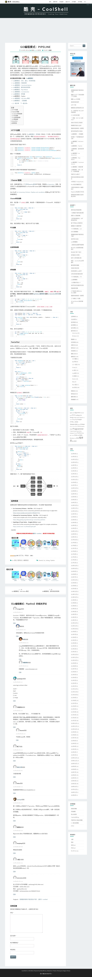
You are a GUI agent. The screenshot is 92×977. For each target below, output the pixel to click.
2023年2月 (73, 456)
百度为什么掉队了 (75, 174)
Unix (75, 435)
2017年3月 (73, 557)
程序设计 (20, 560)
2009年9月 (73, 766)
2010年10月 (74, 729)
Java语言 (74, 373)
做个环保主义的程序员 (77, 223)
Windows (74, 336)
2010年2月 (73, 752)
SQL (70, 435)
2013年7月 (73, 634)
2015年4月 (73, 588)
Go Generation (50, 184)
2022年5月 (73, 468)
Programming (72, 431)
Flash (84, 417)
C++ (73, 415)
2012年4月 (73, 677)
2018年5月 (73, 534)
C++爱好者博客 (75, 823)
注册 (72, 839)
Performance (81, 426)
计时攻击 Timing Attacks (77, 181)
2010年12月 (74, 723)
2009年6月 (73, 775)
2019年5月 (73, 519)
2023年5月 (73, 453)
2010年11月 (74, 726)
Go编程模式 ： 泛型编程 (20, 100)
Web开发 (74, 387)
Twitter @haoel (77, 58)
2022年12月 (74, 459)
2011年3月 (73, 715)
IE (74, 422)
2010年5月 (73, 743)
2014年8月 (73, 603)
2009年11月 (74, 760)
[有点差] (12, 555)
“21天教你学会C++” (76, 282)
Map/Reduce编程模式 (39, 294)
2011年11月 (74, 692)
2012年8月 (73, 666)
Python (74, 379)
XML (75, 438)
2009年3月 (73, 783)
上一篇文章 (16, 103)
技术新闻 (73, 322)
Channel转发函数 (17, 113)
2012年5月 (73, 674)
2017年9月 (73, 542)
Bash (71, 415)
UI (73, 435)
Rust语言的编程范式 (76, 184)
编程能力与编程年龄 (76, 226)
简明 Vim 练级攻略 (75, 215)
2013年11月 (74, 626)
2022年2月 (73, 471)
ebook (81, 417)
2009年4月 (73, 780)
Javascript (73, 424)
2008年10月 (74, 786)
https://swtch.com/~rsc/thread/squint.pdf (24, 526)
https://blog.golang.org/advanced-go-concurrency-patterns (29, 520)
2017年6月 (73, 551)
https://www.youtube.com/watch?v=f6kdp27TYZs (26, 513)
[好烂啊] (10, 555)
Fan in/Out (14, 121)
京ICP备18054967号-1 (46, 973)
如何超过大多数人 (75, 255)
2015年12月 (74, 580)
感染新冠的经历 (75, 102)
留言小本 (68, 1)
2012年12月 (74, 654)
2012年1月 (73, 686)
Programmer (78, 428)
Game (71, 419)
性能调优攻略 (74, 288)
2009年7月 (73, 772)
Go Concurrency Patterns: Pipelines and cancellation (31, 192)
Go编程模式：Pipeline (76, 146)
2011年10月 (74, 694)
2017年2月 (73, 560)
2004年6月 (73, 795)
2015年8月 (73, 585)
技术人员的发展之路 (76, 258)
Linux (82, 424)
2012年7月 (73, 669)
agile (71, 412)
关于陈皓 (80, 1)
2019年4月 (73, 522)
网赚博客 (25, 662)
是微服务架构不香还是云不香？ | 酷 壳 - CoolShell (34, 899)
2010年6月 (73, 740)
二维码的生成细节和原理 (77, 244)
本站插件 (61, 1)
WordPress (43, 970)
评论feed (73, 848)
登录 (72, 842)
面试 (75, 441)
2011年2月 (73, 717)
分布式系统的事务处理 (77, 274)
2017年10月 (74, 539)
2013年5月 (73, 640)
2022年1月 (73, 473)
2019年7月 (73, 514)
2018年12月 (74, 531)
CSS (81, 415)
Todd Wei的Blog (75, 817)
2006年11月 (74, 792)
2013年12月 (74, 623)
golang (48, 560)
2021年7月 (73, 485)
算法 (73, 441)
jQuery (78, 424)
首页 (50, 1)
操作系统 (73, 331)
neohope (19, 799)
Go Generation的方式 (54, 294)
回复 (14, 623)
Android (82, 412)
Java (76, 422)
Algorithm (77, 412)
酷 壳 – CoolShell (14, 2)
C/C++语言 (74, 364)
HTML (72, 422)
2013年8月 (73, 631)
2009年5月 (73, 778)
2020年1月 (73, 502)
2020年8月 (73, 491)
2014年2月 (73, 617)
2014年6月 (73, 605)
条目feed (73, 845)
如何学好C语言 (75, 239)
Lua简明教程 (74, 279)
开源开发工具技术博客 (77, 820)
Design (72, 417)
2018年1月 (73, 537)
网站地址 (12, 949)
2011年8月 (73, 700)
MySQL (71, 426)
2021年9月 (73, 482)
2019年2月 (73, 528)
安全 (77, 438)
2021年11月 (74, 479)
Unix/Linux (74, 333)
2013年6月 (73, 637)
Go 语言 (14, 560)
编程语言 (26, 560)
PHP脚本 (74, 376)
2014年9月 (73, 600)
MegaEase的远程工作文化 (77, 192)
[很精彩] (15, 555)
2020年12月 (74, 488)
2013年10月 (74, 628)
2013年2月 (73, 649)
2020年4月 (73, 496)
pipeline (52, 560)
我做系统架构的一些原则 (77, 128)
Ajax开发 (74, 361)
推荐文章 (55, 1)
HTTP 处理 (15, 110)
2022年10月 (74, 462)
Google (79, 419)
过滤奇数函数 (16, 117)
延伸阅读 (14, 123)
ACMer (72, 826)
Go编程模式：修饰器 (19, 94)
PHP (71, 429)
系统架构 (73, 351)
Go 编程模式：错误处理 (20, 83)
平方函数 (15, 115)
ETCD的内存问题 (75, 115)
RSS (85, 1)
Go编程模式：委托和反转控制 (21, 87)
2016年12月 (74, 565)
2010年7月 (73, 737)
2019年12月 (74, 505)
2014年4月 (73, 611)
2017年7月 (73, 548)
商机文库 (19, 767)
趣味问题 (73, 396)
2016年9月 (73, 571)
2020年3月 (73, 499)
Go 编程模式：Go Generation (21, 92)
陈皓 (33, 50)
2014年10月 (74, 597)
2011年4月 (73, 712)
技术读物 (73, 328)
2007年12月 (74, 789)
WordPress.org (74, 851)
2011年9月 (73, 697)
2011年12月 (74, 689)
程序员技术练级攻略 (76, 210)
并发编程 (73, 811)
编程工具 (73, 353)
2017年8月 (73, 545)
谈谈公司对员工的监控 (77, 122)
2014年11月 (74, 594)
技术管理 (73, 325)
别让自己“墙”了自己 (76, 252)
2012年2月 (73, 683)
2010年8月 (73, 735)
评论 (12, 913)
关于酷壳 (74, 1)
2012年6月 (73, 671)
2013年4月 (73, 643)
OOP (73, 426)
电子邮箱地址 (14, 943)
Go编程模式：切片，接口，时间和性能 (24, 81)
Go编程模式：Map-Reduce (20, 89)
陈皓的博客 (74, 808)
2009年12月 (74, 758)
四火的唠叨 (74, 814)
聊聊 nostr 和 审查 (75, 99)
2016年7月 (73, 577)
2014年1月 (73, 620)
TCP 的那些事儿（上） (77, 229)
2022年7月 (73, 465)
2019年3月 (73, 525)
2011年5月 (73, 709)
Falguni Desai (66, 970)
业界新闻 (73, 316)
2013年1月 (73, 651)
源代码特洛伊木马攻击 (77, 131)
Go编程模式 (29, 78)
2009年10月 (74, 763)
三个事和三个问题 (75, 298)
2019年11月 (74, 508)
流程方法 (73, 345)
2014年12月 (74, 591)
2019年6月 (73, 517)
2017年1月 (73, 562)
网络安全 (73, 391)
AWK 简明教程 (74, 231)
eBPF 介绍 (73, 105)
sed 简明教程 (74, 242)
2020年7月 (73, 494)
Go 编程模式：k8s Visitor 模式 (21, 98)
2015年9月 (73, 583)
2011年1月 (73, 720)
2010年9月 (73, 732)
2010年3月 (73, 749)
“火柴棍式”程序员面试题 (77, 213)
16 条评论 (38, 50)
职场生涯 (73, 394)
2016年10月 (74, 568)
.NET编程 (74, 359)
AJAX (73, 412)
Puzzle (75, 433)
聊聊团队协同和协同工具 (77, 108)
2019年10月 (74, 511)
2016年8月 (73, 574)
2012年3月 (73, 680)
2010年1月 (73, 755)
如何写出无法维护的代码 (77, 285)
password (76, 426)
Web (80, 435)
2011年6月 (73, 706)
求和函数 (15, 119)
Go (44, 560)
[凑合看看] (13, 555)
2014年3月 (73, 614)
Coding (77, 415)
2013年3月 (73, 646)
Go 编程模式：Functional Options (22, 85)
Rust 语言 (74, 384)
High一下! (89, 4)
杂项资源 (73, 342)
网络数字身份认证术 (76, 125)
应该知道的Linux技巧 (76, 271)
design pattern (76, 417)
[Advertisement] (46, 32)
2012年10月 (74, 660)
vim (78, 435)
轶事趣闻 (73, 399)
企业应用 (73, 319)
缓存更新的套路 (75, 265)
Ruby (73, 381)
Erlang (73, 367)
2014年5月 (73, 608)
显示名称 (13, 936)
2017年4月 (73, 554)
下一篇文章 (23, 103)
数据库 (72, 339)
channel (40, 560)
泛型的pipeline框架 (30, 184)
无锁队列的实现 (75, 268)
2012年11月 (74, 657)
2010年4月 (73, 746)
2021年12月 (74, 476)
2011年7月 (73, 703)
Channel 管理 (15, 112)
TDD (72, 435)
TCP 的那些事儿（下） (77, 276)
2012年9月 (73, 663)
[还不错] (14, 555)
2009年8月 (73, 769)
